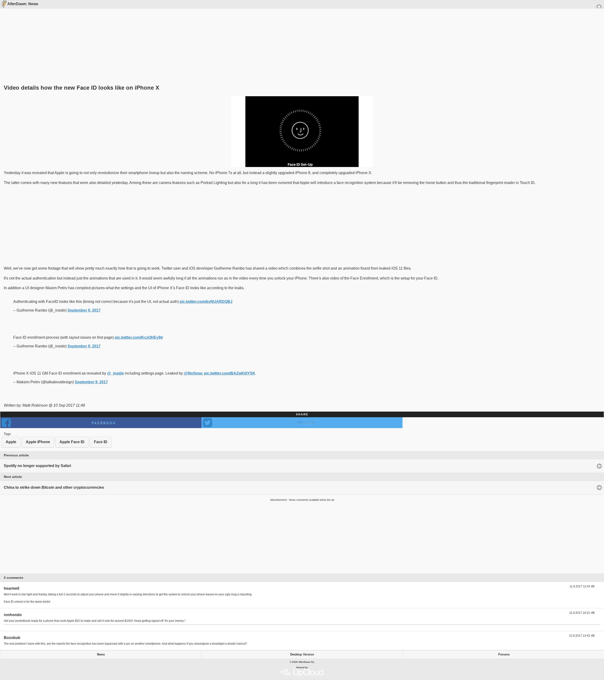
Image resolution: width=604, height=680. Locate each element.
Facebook (104, 423)
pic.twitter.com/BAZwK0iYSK (229, 373)
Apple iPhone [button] (38, 442)
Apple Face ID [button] (71, 442)
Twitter (305, 423)
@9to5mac (193, 373)
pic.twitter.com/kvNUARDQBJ (206, 302)
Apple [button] (11, 442)
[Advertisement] (300, 38)
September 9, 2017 (84, 310)
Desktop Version (302, 654)
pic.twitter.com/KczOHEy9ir (139, 337)
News (101, 654)
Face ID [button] (100, 442)
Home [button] (599, 6)
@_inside (115, 373)
